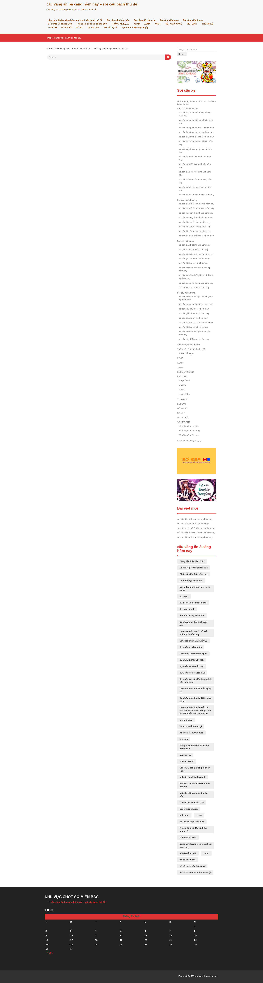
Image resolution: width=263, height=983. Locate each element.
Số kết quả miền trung (189, 430)
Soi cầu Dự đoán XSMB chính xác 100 (195, 785)
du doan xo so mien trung (193, 602)
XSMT (158, 24)
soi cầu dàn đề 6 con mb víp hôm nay (195, 165)
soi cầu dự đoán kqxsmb (192, 777)
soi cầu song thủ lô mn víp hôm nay (196, 283)
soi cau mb (185, 755)
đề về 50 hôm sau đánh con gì (195, 872)
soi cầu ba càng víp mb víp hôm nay (196, 132)
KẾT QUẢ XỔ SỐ (173, 24)
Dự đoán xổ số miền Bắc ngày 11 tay (195, 699)
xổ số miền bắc (187, 859)
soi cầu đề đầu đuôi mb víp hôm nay (196, 235)
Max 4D (182, 389)
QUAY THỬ (93, 27)
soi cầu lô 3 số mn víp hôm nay (194, 263)
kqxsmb (184, 739)
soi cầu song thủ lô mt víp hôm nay (195, 304)
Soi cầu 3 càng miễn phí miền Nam (195, 769)
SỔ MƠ (79, 27)
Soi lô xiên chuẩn (189, 809)
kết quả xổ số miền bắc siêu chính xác (194, 747)
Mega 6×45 (184, 380)
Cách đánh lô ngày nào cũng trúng (195, 588)
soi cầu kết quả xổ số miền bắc (194, 794)
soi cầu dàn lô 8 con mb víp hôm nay (196, 208)
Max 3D (182, 385)
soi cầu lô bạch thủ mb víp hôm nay (196, 213)
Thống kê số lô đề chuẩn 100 (91, 24)
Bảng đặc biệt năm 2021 (192, 561)
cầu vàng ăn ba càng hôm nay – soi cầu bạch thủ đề (91, 4)
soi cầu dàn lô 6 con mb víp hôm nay (196, 203)
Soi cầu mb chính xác (118, 20)
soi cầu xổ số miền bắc (192, 802)
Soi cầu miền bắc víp (145, 20)
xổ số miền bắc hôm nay (192, 866)
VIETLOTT (192, 24)
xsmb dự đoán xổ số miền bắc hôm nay (195, 845)
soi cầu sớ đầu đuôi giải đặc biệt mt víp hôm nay (196, 298)
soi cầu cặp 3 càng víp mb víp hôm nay (195, 150)
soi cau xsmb (186, 761)
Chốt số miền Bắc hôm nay (194, 574)
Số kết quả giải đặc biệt (192, 821)
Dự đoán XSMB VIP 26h (192, 660)
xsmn (206, 853)
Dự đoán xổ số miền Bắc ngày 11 (195, 690)
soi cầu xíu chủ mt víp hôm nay (194, 309)
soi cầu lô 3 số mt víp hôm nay (193, 327)
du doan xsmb (187, 609)
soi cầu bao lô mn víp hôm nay (193, 249)
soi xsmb (184, 815)
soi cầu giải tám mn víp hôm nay (194, 258)
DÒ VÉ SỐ (66, 27)
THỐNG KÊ (207, 24)
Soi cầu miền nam (169, 20)
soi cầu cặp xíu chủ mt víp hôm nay (196, 322)
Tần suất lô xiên (188, 837)
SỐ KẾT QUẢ (110, 27)
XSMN (147, 24)
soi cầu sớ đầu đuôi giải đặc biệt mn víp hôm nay (196, 277)
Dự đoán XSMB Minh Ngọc (193, 653)
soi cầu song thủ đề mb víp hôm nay (196, 127)
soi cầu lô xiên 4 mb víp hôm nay (194, 231)
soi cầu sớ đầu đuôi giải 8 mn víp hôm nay (194, 269)
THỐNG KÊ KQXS (120, 24)
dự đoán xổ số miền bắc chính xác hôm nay (195, 680)
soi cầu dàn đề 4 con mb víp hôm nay (195, 158)
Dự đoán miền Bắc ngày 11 (193, 641)
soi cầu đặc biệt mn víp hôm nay (194, 245)
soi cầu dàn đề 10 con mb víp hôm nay (195, 181)
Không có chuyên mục (191, 733)
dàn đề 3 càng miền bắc (192, 615)
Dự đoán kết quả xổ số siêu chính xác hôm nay (194, 633)
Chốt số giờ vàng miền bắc (194, 567)
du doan (184, 596)
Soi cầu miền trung (193, 20)
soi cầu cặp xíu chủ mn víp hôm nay (196, 254)
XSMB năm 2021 (188, 853)
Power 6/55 (184, 394)
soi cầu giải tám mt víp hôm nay (194, 313)
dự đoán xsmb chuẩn (191, 647)
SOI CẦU (52, 27)
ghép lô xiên (186, 720)
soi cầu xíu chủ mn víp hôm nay (194, 287)
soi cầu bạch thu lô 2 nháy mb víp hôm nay (195, 114)
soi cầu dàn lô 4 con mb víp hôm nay (196, 194)
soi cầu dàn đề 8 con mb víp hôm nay (195, 173)
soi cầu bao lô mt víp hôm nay (193, 318)
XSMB (137, 24)
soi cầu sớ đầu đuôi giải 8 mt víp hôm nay (194, 333)
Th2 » (50, 953)
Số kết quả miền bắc (188, 426)
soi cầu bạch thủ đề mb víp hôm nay (196, 136)
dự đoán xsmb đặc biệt (192, 666)
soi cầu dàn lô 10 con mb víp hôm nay (195, 188)
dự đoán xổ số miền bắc (192, 673)
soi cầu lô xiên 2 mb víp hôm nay (194, 222)
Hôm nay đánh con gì (191, 726)
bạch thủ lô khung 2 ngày (135, 27)
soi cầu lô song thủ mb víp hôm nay (196, 217)
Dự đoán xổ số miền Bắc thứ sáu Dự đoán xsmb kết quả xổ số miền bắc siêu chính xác (195, 710)
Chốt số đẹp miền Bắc (191, 580)
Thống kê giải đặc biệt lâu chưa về (193, 829)
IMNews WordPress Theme (204, 976)
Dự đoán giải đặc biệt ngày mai (194, 623)
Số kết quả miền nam (189, 435)
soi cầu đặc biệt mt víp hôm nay (194, 339)
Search (181, 54)
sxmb (199, 815)
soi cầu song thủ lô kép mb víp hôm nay (196, 121)
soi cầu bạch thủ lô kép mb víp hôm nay (196, 143)
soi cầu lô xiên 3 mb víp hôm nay (194, 226)
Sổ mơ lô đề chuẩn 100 (60, 24)
